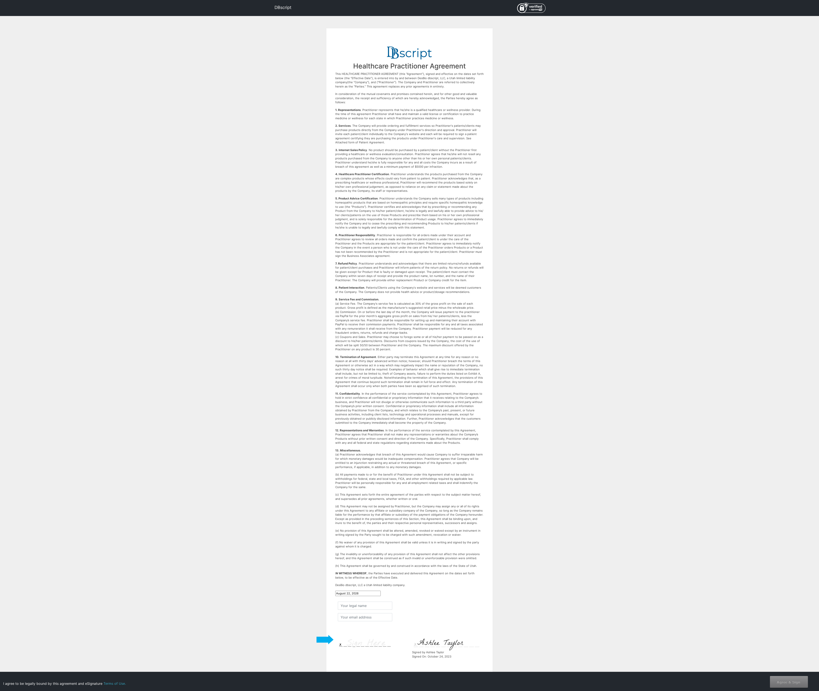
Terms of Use (780, 662)
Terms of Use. (114, 683)
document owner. (769, 676)
